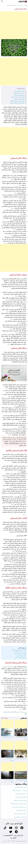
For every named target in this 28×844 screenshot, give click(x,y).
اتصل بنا (13, 838)
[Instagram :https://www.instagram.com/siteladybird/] (16, 829)
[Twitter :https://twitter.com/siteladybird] (10, 833)
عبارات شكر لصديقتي (20, 652)
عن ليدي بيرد (18, 835)
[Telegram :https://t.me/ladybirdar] (16, 833)
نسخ (11, 179)
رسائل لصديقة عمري (20, 657)
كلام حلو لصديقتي (21, 655)
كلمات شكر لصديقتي (19, 99)
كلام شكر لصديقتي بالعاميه (17, 97)
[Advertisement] (14, 25)
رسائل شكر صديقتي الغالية (17, 101)
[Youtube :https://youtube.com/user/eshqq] (10, 829)
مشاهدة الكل (4, 718)
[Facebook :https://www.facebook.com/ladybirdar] (22, 829)
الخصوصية (8, 835)
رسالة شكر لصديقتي (19, 91)
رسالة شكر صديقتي (19, 95)
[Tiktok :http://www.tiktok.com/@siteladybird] (5, 829)
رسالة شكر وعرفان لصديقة (17, 102)
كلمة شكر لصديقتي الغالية (19, 650)
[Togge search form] (2, 1)
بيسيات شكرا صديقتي (19, 93)
